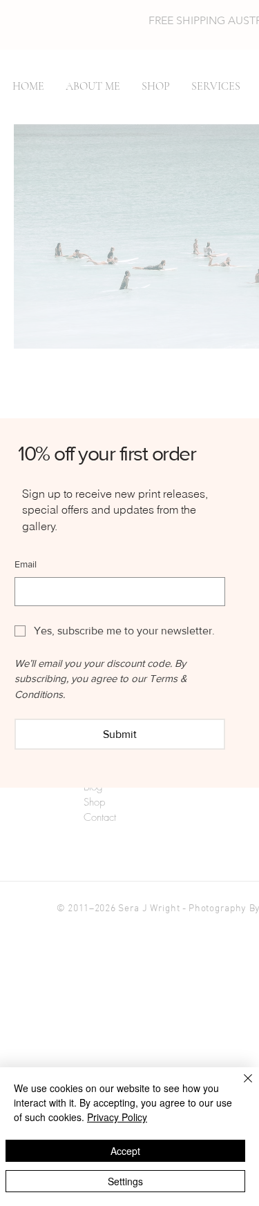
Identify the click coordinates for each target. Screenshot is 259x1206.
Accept (125, 1151)
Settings (125, 1181)
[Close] (239, 1086)
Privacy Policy (117, 1117)
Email (26, 564)
